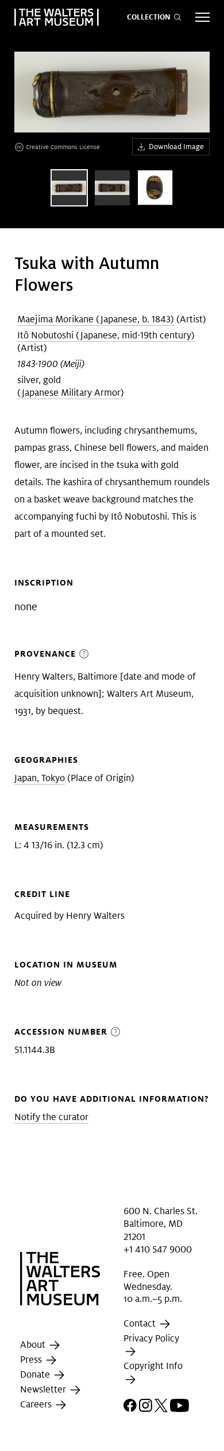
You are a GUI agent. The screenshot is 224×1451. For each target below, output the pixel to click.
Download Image (176, 146)
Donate (36, 1374)
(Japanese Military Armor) (70, 393)
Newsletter (44, 1389)
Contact (140, 1323)
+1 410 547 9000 (157, 1249)
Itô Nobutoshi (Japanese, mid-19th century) (106, 335)
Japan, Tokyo (39, 778)
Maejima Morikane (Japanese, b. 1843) (95, 319)
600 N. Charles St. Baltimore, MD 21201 (160, 1224)
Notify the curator (51, 1117)
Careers (37, 1404)
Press (32, 1360)
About (34, 1345)
